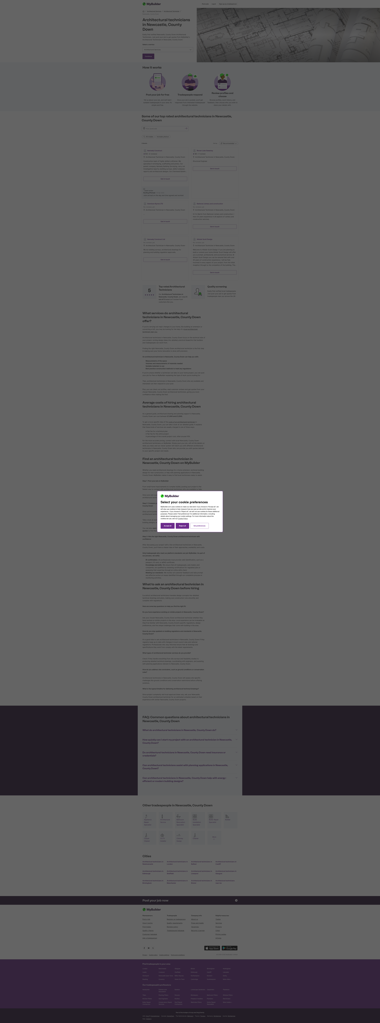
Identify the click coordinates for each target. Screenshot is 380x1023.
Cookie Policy (183, 518)
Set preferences (199, 526)
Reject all (182, 526)
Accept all (167, 526)
